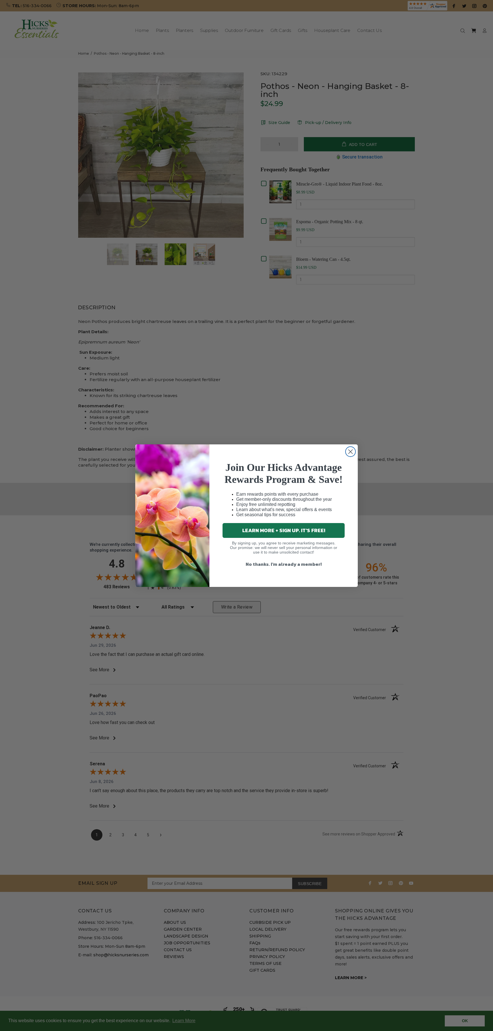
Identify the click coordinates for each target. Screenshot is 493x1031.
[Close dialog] (350, 452)
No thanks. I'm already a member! (284, 564)
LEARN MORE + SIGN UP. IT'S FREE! (283, 530)
